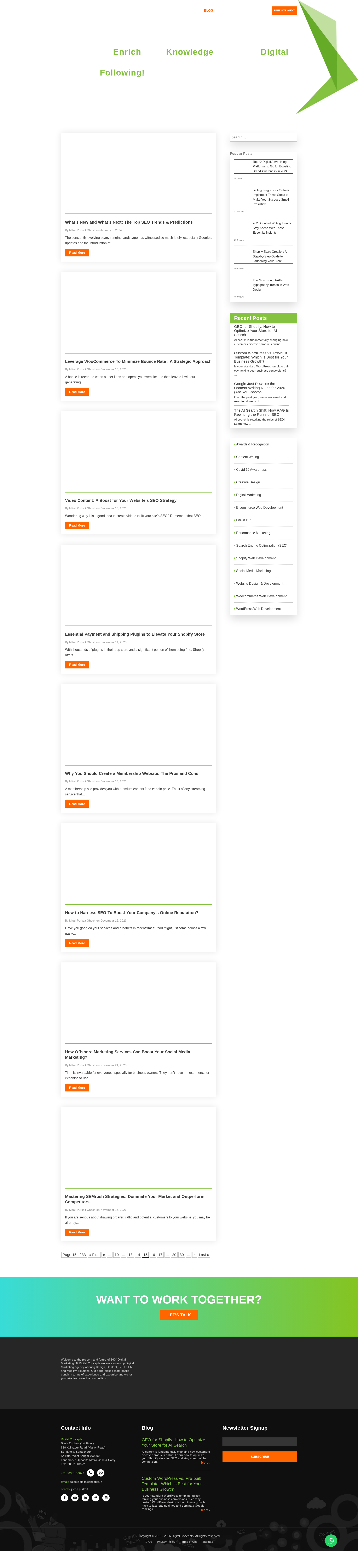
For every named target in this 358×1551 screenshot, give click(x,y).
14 (138, 1255)
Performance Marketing (253, 533)
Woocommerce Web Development (261, 596)
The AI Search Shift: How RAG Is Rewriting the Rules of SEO (261, 412)
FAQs (148, 1541)
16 (153, 1255)
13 (130, 1255)
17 (160, 1255)
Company (148, 10)
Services (169, 10)
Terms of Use (188, 1541)
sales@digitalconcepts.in (86, 1481)
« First (94, 1255)
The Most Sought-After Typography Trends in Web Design (271, 284)
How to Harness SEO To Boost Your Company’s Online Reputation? (131, 912)
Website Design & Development (259, 583)
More (204, 1462)
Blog (208, 10)
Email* (260, 1443)
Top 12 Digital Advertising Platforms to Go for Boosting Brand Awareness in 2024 (272, 166)
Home (131, 10)
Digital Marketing (248, 495)
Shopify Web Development (256, 558)
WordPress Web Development (258, 609)
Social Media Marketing (253, 571)
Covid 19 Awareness (251, 469)
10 (117, 1255)
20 (174, 1255)
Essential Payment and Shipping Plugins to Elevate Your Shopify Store (135, 634)
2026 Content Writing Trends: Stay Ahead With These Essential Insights (272, 227)
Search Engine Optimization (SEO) (261, 545)
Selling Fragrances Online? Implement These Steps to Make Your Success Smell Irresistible (271, 197)
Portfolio (190, 10)
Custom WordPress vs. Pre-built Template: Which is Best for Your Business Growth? (261, 357)
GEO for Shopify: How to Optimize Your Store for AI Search (255, 330)
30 (182, 1255)
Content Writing (247, 457)
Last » (204, 1255)
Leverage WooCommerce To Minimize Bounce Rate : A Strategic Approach (138, 361)
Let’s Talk (179, 1315)
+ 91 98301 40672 (73, 1464)
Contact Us (228, 10)
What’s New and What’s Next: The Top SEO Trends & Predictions (129, 222)
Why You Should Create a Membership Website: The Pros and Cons (131, 773)
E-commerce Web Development (259, 507)
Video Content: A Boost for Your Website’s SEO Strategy (121, 500)
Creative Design (248, 482)
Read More (77, 252)
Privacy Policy (166, 1541)
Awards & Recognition (252, 444)
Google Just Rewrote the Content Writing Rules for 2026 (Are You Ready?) (259, 388)
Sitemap (207, 1541)
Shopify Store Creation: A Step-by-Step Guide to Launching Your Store (270, 256)
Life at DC (243, 520)
